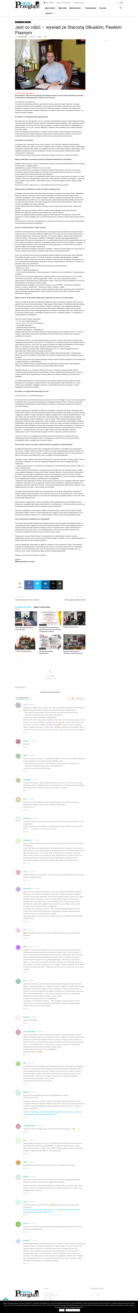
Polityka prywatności (72, 1310)
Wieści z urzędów (30, 19)
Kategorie (51, 8)
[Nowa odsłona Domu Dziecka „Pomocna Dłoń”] (26, 618)
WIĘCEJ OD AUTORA (42, 607)
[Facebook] (118, 2)
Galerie (64, 8)
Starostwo (40, 19)
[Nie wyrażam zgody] (135, 1307)
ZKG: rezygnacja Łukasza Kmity (74, 600)
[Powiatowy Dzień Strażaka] (26, 642)
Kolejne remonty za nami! (70, 627)
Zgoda (62, 1310)
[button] (120, 8)
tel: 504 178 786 (48, 1300)
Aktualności (19, 625)
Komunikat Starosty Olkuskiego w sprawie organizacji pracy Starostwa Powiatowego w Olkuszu (50, 629)
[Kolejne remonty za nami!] (74, 618)
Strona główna (19, 19)
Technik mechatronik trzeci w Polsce (27, 600)
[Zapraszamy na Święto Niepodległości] (50, 642)
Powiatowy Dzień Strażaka (23, 651)
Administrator (23, 36)
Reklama (102, 8)
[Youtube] (121, 2)
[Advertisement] (50, 568)
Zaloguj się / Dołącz (79, 2)
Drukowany (76, 8)
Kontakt (48, 13)
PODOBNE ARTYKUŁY (23, 607)
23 (46, 36)
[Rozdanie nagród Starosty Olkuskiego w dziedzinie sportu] (74, 642)
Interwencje (91, 8)
